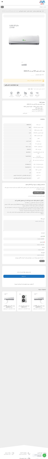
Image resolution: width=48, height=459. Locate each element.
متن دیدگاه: (42, 219)
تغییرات (18, 16)
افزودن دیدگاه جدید (38, 193)
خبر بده (24, 16)
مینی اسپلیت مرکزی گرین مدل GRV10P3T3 (24, 306)
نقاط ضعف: (42, 242)
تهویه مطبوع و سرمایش (37, 11)
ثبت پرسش (24, 276)
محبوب (30, 16)
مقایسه (21, 16)
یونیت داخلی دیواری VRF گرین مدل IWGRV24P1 (38, 306)
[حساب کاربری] (3, 2)
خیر (29, 89)
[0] (1, 2)
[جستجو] (2, 7)
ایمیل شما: (43, 252)
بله (31, 89)
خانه (43, 11)
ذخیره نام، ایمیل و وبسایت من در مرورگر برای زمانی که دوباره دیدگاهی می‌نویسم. (29, 258)
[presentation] (43, 301)
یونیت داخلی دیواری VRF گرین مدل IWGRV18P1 (9, 306)
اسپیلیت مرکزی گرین (22, 11)
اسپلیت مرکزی (29, 11)
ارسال (27, 16)
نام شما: (43, 247)
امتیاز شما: (43, 233)
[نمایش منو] (46, 2)
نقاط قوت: (42, 236)
